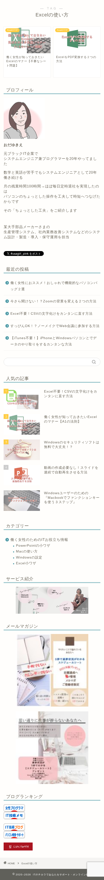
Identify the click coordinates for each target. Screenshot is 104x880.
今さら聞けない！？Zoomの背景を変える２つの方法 (53, 301)
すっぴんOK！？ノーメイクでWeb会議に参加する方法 (55, 326)
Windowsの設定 (29, 557)
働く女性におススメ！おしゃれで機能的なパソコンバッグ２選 (53, 286)
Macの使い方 (27, 551)
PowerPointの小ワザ (33, 545)
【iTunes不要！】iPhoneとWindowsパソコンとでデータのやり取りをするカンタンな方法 (53, 341)
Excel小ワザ (26, 563)
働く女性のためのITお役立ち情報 (39, 539)
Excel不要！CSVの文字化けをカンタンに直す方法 (51, 313)
